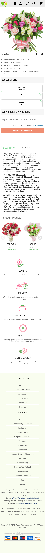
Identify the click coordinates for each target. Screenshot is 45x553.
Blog (22, 480)
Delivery (22, 441)
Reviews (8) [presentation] (25, 148)
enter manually (38, 125)
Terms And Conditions (23, 476)
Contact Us (22, 403)
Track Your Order (23, 390)
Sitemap (22, 484)
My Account (22, 394)
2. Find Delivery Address (16, 112)
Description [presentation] (9, 148)
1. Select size (9, 80)
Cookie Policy (22, 432)
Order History (22, 398)
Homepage (22, 385)
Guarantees (22, 450)
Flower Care (23, 445)
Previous (3, 238)
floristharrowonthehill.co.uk (26, 503)
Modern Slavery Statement (23, 454)
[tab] (9, 148)
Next (40, 238)
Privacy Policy (22, 463)
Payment (22, 458)
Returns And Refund (22, 467)
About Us (22, 419)
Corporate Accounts (22, 437)
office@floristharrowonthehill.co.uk (25, 498)
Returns (22, 407)
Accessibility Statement (22, 424)
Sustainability (22, 471)
